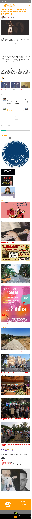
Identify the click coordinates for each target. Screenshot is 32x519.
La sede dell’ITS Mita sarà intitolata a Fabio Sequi (9, 492)
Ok (15, 517)
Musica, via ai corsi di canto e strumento (7, 242)
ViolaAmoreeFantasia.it (6, 460)
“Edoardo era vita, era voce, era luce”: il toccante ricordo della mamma (12, 396)
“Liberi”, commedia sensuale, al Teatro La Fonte (14, 88)
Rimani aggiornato (3, 1)
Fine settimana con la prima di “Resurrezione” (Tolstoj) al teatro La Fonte (25, 89)
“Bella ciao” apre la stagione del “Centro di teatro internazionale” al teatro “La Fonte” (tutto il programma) (5, 89)
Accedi (29, 122)
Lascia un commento (14, 493)
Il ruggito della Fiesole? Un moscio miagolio (7, 465)
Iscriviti (3, 458)
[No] (30, 516)
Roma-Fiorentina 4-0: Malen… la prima (6, 463)
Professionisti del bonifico (5, 462)
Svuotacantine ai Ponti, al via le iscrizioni (8, 261)
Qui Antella (8, 94)
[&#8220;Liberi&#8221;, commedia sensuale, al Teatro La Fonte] (15, 85)
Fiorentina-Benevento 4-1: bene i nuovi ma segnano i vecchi (9, 464)
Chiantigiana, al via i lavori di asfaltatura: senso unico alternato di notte (12, 283)
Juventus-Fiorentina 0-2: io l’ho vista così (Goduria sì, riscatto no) (10, 466)
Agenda (6, 94)
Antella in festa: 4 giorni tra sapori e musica (8, 323)
